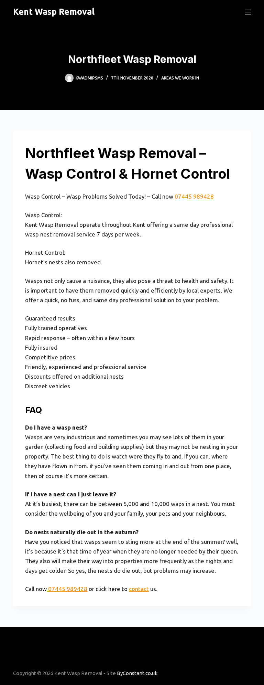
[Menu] (248, 12)
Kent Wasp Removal (54, 12)
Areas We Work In (180, 78)
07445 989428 (194, 196)
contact (139, 589)
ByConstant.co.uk (137, 673)
